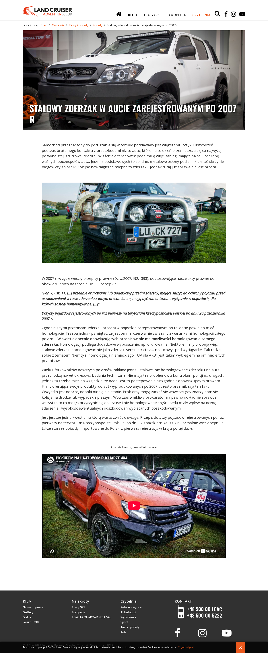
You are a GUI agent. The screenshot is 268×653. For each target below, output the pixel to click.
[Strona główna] (118, 14)
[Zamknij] (240, 647)
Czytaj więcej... (187, 647)
